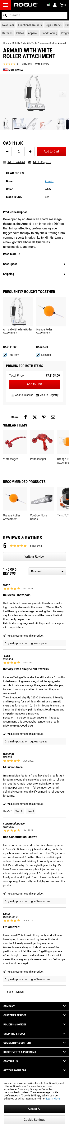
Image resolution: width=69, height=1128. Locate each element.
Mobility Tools (30, 43)
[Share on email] (53, 417)
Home (6, 43)
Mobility (16, 43)
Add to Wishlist (16, 162)
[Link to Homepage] (26, 5)
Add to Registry (42, 162)
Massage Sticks (47, 43)
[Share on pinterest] (44, 417)
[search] (34, 15)
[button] (5, 15)
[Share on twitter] (34, 417)
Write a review (42, 64)
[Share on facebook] (25, 417)
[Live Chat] (49, 5)
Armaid (49, 181)
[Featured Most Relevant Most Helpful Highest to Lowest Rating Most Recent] (47, 571)
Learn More (53, 1098)
